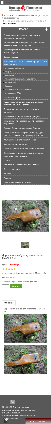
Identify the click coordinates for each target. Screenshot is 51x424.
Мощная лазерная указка (15, 144)
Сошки (7, 160)
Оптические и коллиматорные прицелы (22, 116)
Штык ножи (9, 75)
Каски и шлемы (11, 56)
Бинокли (7, 173)
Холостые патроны (12, 97)
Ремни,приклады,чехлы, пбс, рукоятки (20, 79)
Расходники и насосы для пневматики (21, 164)
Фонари (7, 177)
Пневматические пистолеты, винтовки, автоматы (21, 110)
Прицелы (8, 86)
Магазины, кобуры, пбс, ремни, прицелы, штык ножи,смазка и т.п (25, 63)
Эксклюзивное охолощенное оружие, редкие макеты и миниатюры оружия (24, 44)
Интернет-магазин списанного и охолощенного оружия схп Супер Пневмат (19, 409)
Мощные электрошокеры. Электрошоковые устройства (24, 122)
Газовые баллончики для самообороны (22, 128)
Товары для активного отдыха (17, 182)
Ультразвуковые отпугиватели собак (20, 139)
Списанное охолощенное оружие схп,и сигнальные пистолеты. (22, 36)
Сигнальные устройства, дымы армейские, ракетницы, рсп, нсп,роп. (23, 154)
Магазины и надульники (14, 68)
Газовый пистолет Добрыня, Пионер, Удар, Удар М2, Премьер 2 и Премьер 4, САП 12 (23, 134)
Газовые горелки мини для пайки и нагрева (24, 148)
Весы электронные (12, 169)
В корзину (16, 286)
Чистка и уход (10, 82)
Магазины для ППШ (13, 93)
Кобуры (8, 71)
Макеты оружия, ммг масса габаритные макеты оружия (22, 51)
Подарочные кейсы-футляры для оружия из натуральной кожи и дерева (24, 103)
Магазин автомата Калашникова (18, 89)
